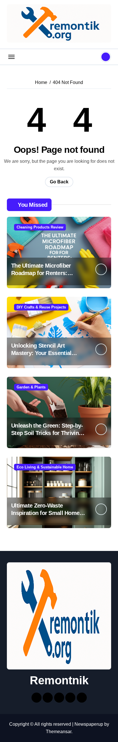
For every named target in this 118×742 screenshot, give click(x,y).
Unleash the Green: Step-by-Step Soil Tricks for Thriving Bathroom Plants (47, 433)
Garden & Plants (31, 387)
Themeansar (58, 731)
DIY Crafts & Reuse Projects (41, 307)
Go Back (59, 181)
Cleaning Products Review (40, 227)
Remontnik (59, 680)
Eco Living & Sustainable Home (45, 467)
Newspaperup (88, 724)
